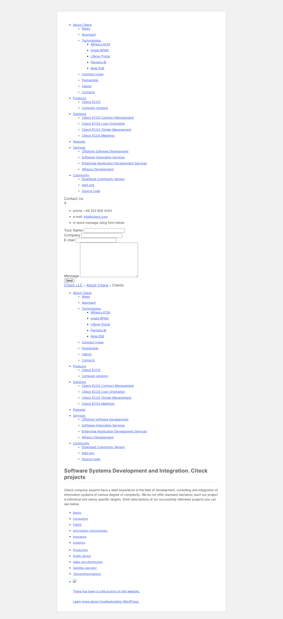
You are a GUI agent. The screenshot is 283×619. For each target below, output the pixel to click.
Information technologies (90, 530)
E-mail (69, 240)
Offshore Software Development (105, 151)
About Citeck (82, 25)
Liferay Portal (100, 56)
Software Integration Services (103, 157)
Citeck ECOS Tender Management (106, 129)
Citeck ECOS (91, 102)
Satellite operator (85, 568)
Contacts (88, 92)
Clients (87, 86)
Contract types (92, 74)
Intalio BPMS (100, 50)
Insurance (79, 536)
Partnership (90, 80)
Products (79, 98)
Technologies (91, 40)
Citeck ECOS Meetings (98, 135)
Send (69, 280)
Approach (89, 34)
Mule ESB (97, 68)
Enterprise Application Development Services (114, 163)
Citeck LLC (73, 285)
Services (79, 147)
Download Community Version (103, 179)
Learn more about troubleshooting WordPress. (106, 601)
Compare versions (95, 108)
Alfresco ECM (100, 44)
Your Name (73, 230)
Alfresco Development (98, 169)
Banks (77, 512)
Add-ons (88, 185)
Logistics (79, 542)
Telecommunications (87, 574)
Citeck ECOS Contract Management (108, 117)
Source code (91, 191)
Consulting (80, 518)
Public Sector (82, 556)
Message (71, 276)
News (86, 28)
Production (80, 550)
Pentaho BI (98, 62)
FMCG (77, 524)
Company (72, 235)
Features (79, 141)
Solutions (79, 114)
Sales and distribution (88, 562)
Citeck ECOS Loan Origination (103, 123)
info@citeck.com (96, 216)
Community (81, 175)
